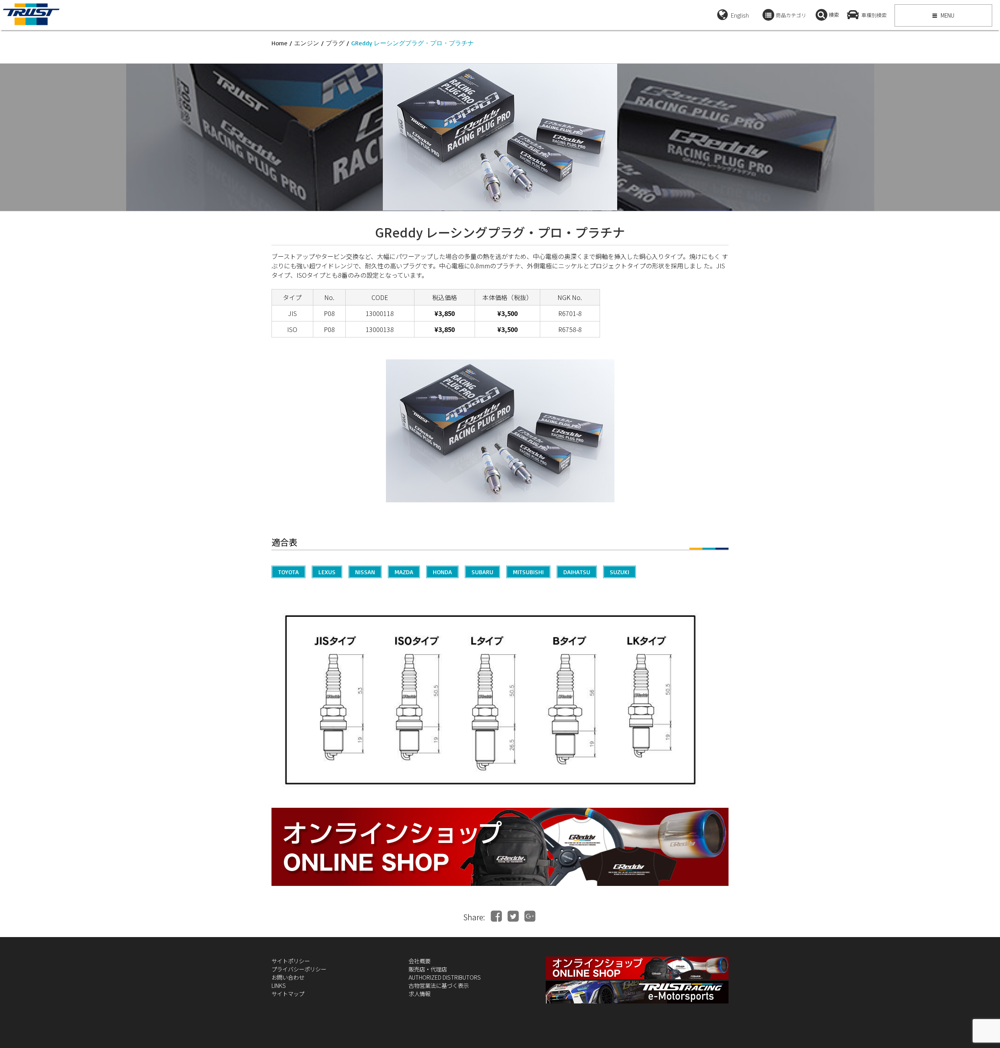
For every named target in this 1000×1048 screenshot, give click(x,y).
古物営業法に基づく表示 (439, 985)
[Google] (530, 916)
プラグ (335, 43)
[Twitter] (513, 916)
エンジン (306, 43)
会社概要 (419, 961)
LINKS (278, 985)
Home (279, 43)
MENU (946, 15)
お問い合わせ (287, 977)
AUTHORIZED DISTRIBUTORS (445, 977)
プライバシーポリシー (298, 969)
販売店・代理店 (428, 969)
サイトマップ (287, 993)
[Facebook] (496, 916)
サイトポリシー (290, 961)
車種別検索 (874, 15)
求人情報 (419, 993)
